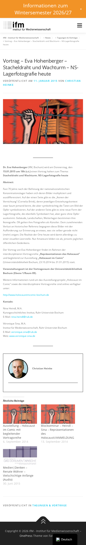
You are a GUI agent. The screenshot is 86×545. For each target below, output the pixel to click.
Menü (79, 25)
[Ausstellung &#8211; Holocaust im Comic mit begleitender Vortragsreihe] (20, 414)
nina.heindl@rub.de (22, 316)
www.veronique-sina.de (22, 336)
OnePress (26, 536)
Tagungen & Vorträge (49, 505)
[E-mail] (11, 389)
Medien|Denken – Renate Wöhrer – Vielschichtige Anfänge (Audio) (18, 473)
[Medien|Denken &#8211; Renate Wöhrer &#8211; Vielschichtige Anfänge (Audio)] (20, 456)
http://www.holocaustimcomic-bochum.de (26, 295)
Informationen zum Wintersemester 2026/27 (43, 9)
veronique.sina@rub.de (24, 332)
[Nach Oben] (43, 521)
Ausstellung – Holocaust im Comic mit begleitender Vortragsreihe (19, 432)
